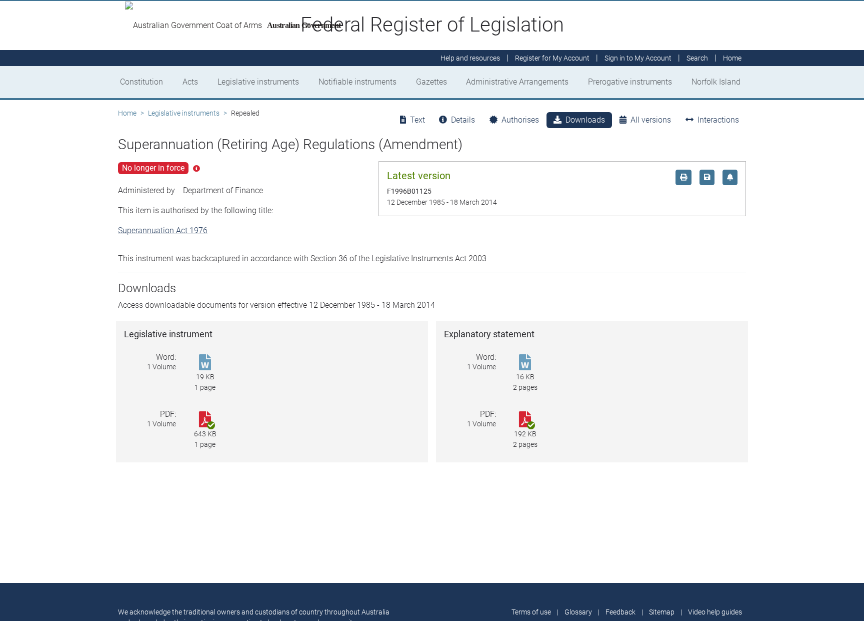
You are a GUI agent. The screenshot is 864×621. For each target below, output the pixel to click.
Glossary (578, 612)
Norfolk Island (716, 82)
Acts (190, 82)
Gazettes (431, 82)
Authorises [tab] (520, 120)
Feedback (621, 612)
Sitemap (661, 612)
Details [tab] (463, 120)
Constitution (141, 82)
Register (552, 58)
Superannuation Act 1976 (163, 230)
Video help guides (715, 612)
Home (127, 113)
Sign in (638, 58)
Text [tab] (417, 120)
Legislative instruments (258, 82)
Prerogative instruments (630, 82)
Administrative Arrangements (517, 82)
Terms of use (531, 612)
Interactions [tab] (718, 120)
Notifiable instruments (357, 82)
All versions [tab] (650, 120)
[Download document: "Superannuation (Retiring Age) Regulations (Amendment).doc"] (205, 363)
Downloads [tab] (585, 120)
